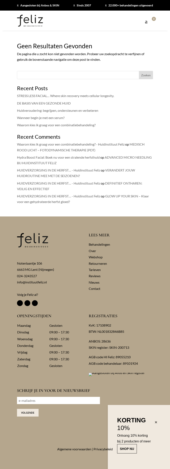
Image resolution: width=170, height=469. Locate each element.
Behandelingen (99, 244)
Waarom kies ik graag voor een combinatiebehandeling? (56, 125)
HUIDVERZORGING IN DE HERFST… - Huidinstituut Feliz (58, 170)
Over (92, 251)
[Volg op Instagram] (27, 303)
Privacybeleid (103, 449)
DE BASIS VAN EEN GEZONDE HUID (44, 103)
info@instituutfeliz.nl (32, 282)
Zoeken (146, 75)
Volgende (27, 412)
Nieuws (94, 282)
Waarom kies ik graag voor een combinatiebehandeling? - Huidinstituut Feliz (71, 144)
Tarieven (95, 270)
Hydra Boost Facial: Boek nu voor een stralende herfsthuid (58, 157)
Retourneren (98, 263)
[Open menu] (146, 22)
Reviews (95, 276)
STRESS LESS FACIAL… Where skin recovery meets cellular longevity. (65, 96)
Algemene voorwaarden (74, 449)
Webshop (96, 257)
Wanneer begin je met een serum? (40, 118)
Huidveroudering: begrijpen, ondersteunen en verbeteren (57, 110)
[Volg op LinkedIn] (35, 303)
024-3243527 (27, 276)
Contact (94, 288)
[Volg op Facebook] (20, 303)
